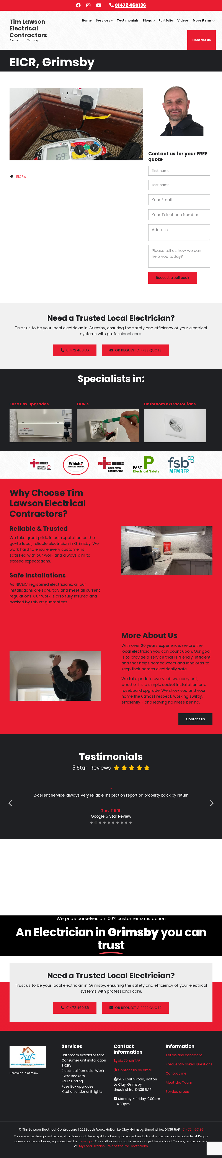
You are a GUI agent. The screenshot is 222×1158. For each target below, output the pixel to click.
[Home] (28, 1056)
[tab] (91, 823)
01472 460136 (130, 5)
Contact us (195, 719)
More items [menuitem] (204, 24)
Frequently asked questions (189, 1064)
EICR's (21, 176)
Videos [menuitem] (183, 20)
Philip (111, 810)
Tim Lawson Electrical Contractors (28, 28)
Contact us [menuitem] (201, 40)
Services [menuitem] (104, 24)
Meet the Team (179, 1082)
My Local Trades (91, 1146)
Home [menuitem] (87, 20)
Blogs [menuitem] (149, 24)
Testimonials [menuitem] (128, 20)
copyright (85, 1141)
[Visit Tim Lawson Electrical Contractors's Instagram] (88, 5)
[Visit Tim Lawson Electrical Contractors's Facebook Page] (78, 5)
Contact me (176, 1073)
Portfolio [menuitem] (165, 20)
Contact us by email (135, 1070)
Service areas (177, 1091)
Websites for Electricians (128, 1146)
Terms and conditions (184, 1055)
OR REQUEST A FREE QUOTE (138, 350)
